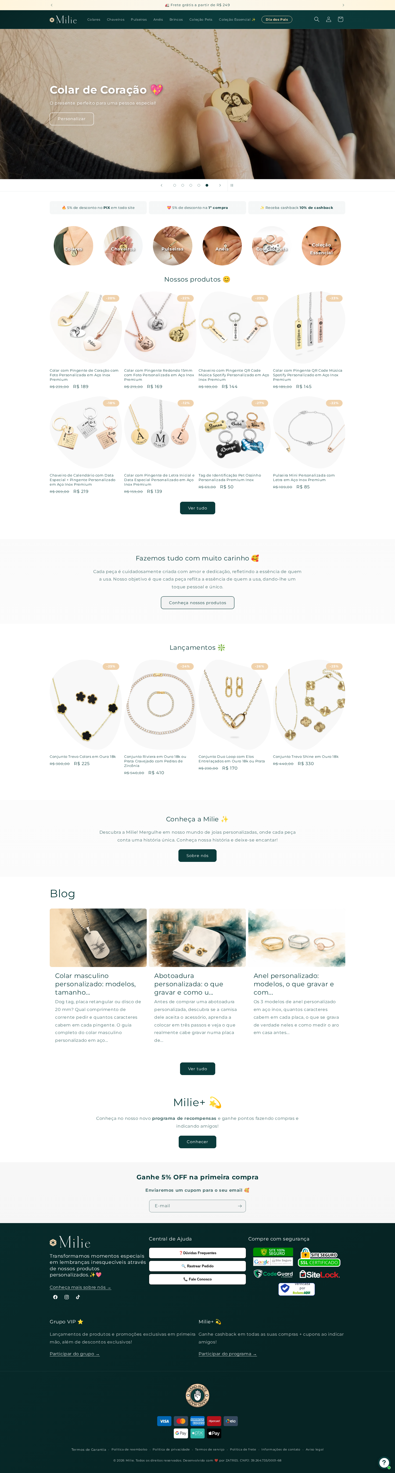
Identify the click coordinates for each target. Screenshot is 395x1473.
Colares (73, 249)
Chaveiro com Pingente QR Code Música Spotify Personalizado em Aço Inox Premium (234, 375)
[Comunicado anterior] (52, 5)
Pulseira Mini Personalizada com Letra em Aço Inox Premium (304, 477)
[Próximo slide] (220, 185)
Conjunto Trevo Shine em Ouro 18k (306, 756)
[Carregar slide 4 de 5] (199, 185)
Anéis (222, 249)
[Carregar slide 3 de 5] (191, 185)
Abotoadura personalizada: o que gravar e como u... (188, 984)
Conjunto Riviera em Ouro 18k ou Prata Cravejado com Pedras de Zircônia (155, 761)
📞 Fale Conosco (197, 1279)
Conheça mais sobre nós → (80, 1287)
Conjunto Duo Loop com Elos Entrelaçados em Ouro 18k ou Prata (232, 758)
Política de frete (243, 1450)
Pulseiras (172, 249)
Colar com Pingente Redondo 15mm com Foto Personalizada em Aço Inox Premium (159, 375)
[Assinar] (240, 1206)
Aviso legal (315, 1450)
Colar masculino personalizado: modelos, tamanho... (95, 984)
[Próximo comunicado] (343, 5)
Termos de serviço (210, 1450)
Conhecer (197, 1141)
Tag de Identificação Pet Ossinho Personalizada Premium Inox (230, 477)
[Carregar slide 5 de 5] (207, 185)
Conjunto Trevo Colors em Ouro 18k (83, 756)
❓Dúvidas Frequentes (197, 1253)
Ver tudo (197, 508)
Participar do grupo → (75, 1353)
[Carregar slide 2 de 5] (183, 185)
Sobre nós (197, 855)
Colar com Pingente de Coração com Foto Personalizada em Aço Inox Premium (84, 375)
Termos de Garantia (88, 1450)
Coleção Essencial (321, 248)
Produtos (68, 122)
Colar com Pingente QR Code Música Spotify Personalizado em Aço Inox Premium (308, 375)
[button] (317, 19)
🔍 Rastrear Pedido (197, 1266)
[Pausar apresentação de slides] (233, 185)
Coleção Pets (272, 249)
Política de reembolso (130, 1450)
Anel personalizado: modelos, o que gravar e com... (294, 984)
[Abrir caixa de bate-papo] (384, 1462)
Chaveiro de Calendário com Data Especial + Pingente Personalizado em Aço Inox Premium (83, 479)
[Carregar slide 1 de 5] (175, 185)
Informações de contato (280, 1450)
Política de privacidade (171, 1450)
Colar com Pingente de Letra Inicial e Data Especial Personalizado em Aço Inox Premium (159, 479)
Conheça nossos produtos (197, 602)
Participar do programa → (228, 1353)
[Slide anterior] (161, 185)
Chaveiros (123, 249)
